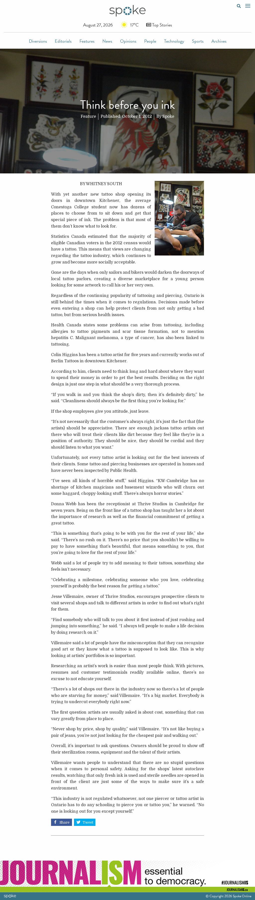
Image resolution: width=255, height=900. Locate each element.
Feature (88, 116)
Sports (197, 41)
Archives (218, 41)
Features (86, 41)
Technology (174, 41)
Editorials (63, 41)
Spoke (168, 116)
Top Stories (161, 24)
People (150, 41)
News (107, 41)
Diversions (38, 41)
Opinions (128, 41)
